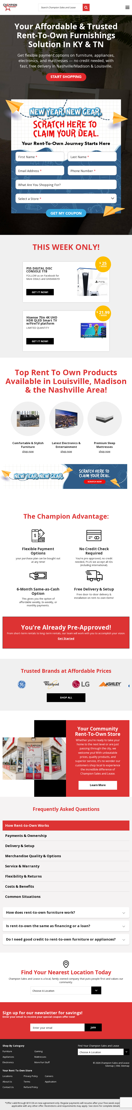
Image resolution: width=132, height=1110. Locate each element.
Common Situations (23, 896)
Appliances (8, 1056)
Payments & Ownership (26, 835)
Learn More (98, 785)
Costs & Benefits (19, 886)
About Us (7, 1081)
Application (50, 1081)
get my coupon (66, 213)
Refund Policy (31, 1087)
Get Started (66, 638)
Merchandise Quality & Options (33, 856)
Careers (49, 1076)
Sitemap (109, 1065)
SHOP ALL (66, 697)
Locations (8, 1076)
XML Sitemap (122, 1065)
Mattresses (40, 1056)
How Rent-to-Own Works (27, 825)
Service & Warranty (22, 866)
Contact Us (8, 1087)
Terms (27, 1081)
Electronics (8, 1062)
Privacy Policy (31, 1076)
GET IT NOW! (40, 292)
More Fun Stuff (42, 1062)
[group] (28, 427)
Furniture (7, 1051)
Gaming (38, 1051)
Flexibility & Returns (23, 876)
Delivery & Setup (19, 845)
